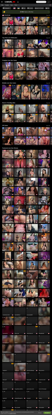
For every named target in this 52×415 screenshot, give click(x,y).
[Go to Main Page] (10, 2)
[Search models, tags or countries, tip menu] (50, 5)
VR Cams (5, 125)
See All (48, 15)
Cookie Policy (13, 413)
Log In (48, 1)
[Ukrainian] (18, 8)
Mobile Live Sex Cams (9, 83)
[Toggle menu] (2, 2)
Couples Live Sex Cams (9, 60)
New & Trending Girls (8, 103)
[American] (14, 8)
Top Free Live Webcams (9, 38)
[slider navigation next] (49, 26)
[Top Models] (18, 2)
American (7, 15)
